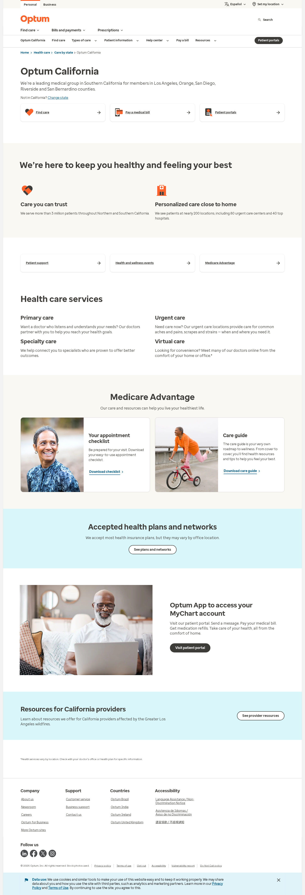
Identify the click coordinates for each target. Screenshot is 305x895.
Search (268, 20)
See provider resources (260, 716)
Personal (30, 4)
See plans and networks (152, 550)
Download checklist (104, 472)
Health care (42, 52)
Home (25, 52)
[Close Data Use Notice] (278, 880)
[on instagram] (52, 853)
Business (49, 4)
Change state (58, 98)
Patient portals (268, 40)
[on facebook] (33, 853)
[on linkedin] (24, 853)
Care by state (63, 52)
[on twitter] (43, 853)
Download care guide (240, 471)
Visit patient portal (190, 648)
